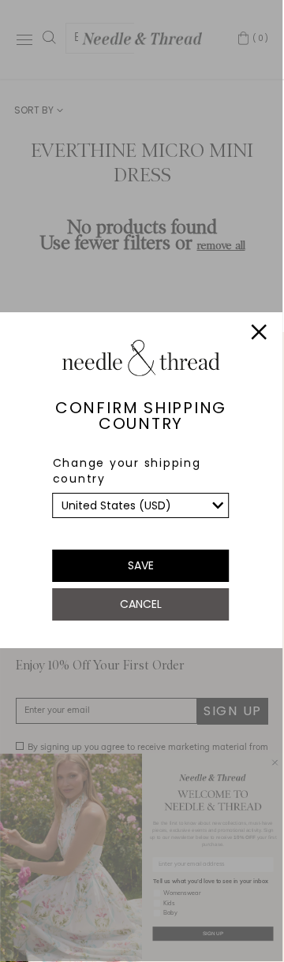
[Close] (259, 334)
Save (141, 565)
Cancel (141, 604)
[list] (141, 505)
